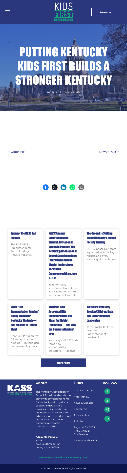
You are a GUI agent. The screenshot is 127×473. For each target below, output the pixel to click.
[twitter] (107, 401)
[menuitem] (86, 391)
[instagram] (107, 410)
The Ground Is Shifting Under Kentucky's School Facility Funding (101, 238)
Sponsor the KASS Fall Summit (23, 236)
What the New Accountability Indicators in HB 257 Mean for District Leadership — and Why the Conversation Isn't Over (62, 320)
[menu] (7, 12)
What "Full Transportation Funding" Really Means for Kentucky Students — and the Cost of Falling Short (25, 318)
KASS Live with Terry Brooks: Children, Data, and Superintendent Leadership (100, 313)
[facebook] (107, 391)
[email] (107, 419)
